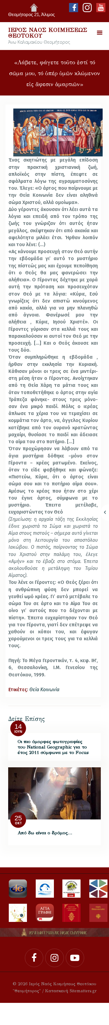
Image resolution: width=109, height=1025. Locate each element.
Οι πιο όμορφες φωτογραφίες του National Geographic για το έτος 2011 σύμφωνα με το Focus (53, 747)
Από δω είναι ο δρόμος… (45, 833)
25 (18, 818)
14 (18, 727)
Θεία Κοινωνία (44, 689)
